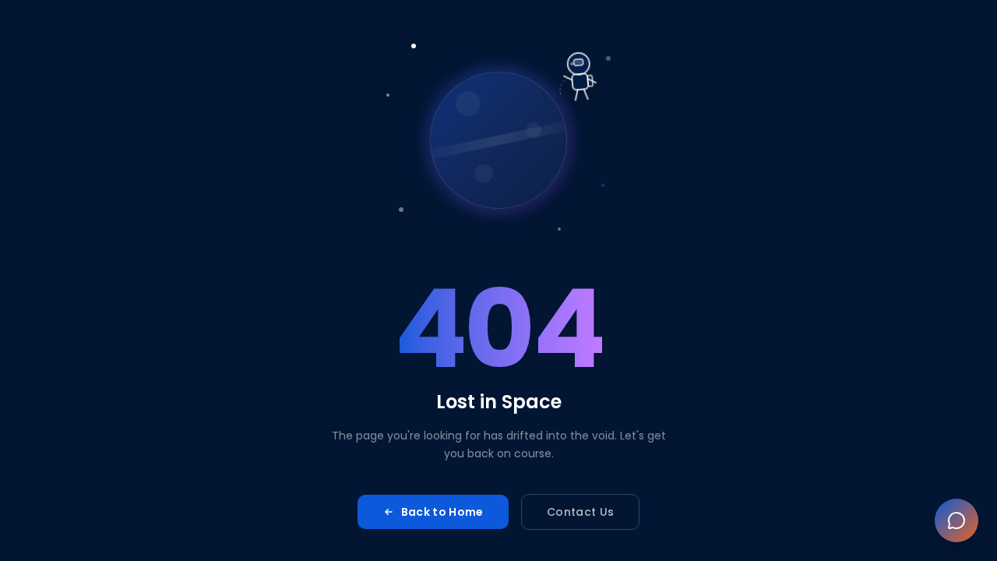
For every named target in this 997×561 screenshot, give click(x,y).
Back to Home (442, 512)
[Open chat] (956, 520)
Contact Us (581, 512)
